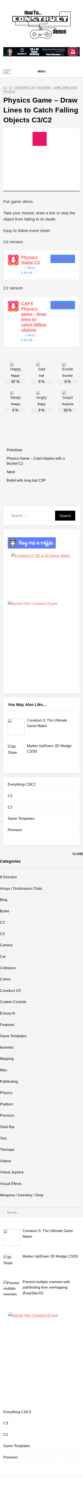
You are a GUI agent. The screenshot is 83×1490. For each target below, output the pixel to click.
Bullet (4, 911)
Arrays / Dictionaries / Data (21, 888)
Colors (5, 979)
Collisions (8, 968)
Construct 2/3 (24, 87)
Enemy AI (7, 1013)
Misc (3, 1070)
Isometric (7, 1047)
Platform (6, 1104)
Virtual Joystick (12, 1172)
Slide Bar (7, 1127)
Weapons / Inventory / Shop (21, 1195)
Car (3, 956)
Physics (9, 91)
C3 (10, 87)
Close (77, 854)
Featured (44, 87)
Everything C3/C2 (22, 784)
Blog (3, 900)
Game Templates (65, 87)
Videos (5, 1161)
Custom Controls (13, 1002)
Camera (6, 945)
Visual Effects (10, 1184)
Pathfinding (9, 1081)
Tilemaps (7, 1149)
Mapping (7, 1059)
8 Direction (8, 877)
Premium (15, 830)
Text (3, 1138)
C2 (5, 87)
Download (62, 259)
